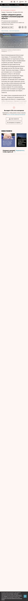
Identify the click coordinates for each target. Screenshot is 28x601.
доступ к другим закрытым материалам (16, 114)
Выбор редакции (5, 6)
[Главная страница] (1, 1)
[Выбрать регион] (17, 1)
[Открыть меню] (26, 2)
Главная (3, 12)
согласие (5, 596)
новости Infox (6, 131)
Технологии (9, 12)
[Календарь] (11, 1)
